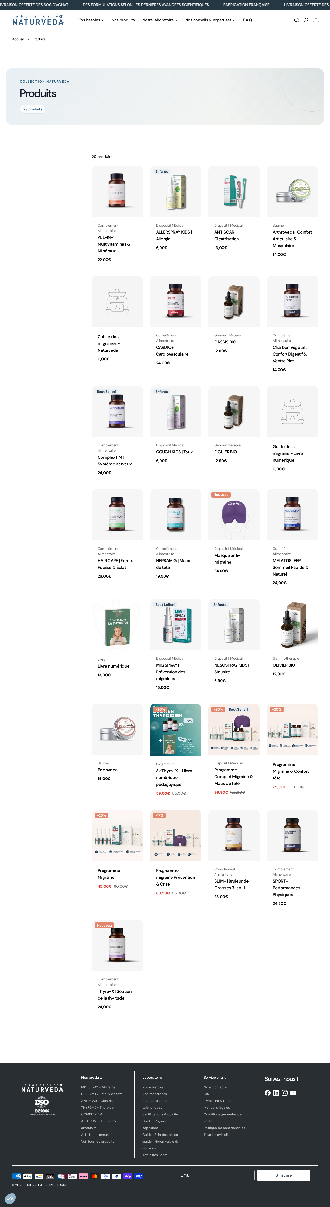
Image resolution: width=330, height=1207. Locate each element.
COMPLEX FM (91, 1114)
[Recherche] (296, 20)
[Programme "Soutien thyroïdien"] (175, 730)
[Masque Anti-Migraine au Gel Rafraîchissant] (234, 514)
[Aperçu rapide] (136, 176)
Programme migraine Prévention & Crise (175, 877)
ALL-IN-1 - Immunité (97, 1134)
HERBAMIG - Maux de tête (101, 1094)
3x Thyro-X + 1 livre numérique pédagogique (174, 777)
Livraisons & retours (219, 1101)
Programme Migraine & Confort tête (291, 771)
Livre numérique (113, 666)
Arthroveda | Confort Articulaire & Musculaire (292, 239)
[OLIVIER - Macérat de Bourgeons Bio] (292, 624)
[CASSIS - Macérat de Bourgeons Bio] (234, 301)
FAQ (207, 1094)
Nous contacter (216, 1087)
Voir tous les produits (97, 1141)
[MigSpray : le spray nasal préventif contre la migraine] (175, 624)
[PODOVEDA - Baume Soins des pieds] (117, 729)
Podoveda (107, 770)
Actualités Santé (155, 1155)
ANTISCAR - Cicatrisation (100, 1101)
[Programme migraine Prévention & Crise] (175, 835)
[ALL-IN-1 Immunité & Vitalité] (117, 191)
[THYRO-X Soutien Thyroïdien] (117, 945)
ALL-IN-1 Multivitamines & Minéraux (114, 244)
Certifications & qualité (160, 1114)
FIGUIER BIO (225, 452)
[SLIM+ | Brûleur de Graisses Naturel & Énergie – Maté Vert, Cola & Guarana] (234, 835)
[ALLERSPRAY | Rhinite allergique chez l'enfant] (175, 191)
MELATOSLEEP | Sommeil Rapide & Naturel (291, 567)
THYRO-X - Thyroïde (97, 1107)
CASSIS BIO (225, 342)
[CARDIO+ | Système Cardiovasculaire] (175, 301)
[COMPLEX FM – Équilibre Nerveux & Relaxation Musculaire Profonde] (117, 411)
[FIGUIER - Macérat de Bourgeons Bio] (234, 411)
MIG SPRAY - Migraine (98, 1087)
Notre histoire (152, 1087)
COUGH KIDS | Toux (174, 452)
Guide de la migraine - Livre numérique (288, 453)
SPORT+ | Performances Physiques (286, 888)
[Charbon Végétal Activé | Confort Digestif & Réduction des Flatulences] (292, 301)
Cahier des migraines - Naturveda (109, 343)
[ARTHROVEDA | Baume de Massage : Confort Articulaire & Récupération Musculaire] (292, 191)
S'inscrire (284, 1175)
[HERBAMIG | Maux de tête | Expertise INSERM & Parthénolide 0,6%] (175, 514)
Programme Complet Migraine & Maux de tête (233, 776)
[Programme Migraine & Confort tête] (292, 729)
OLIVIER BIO (284, 665)
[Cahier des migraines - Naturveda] (117, 301)
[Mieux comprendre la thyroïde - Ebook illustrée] (117, 625)
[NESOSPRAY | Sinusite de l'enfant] (234, 624)
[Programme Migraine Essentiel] (117, 835)
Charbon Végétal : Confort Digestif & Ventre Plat (290, 354)
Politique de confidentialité (224, 1128)
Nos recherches (154, 1094)
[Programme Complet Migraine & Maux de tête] (234, 729)
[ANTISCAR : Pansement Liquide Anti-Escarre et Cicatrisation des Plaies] (234, 191)
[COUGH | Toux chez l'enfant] (175, 411)
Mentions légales (217, 1107)
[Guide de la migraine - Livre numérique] (292, 411)
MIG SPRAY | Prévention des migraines (170, 672)
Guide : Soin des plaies (160, 1134)
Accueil (18, 39)
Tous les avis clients (219, 1134)
